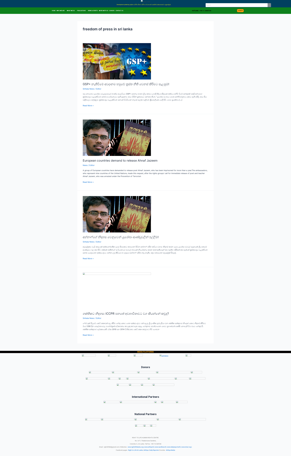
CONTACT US (119, 10)
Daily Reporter (154, 450)
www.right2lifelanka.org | (136, 447)
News (85, 165)
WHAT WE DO (71, 10)
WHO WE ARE (61, 10)
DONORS (111, 10)
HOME (53, 10)
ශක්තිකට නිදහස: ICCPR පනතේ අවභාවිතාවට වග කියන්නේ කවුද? (126, 313)
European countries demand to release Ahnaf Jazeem (120, 160)
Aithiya (146, 450)
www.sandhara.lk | (161, 447)
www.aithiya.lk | (149, 447)
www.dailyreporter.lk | (174, 447)
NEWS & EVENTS (93, 10)
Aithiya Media (170, 450)
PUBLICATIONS (81, 10)
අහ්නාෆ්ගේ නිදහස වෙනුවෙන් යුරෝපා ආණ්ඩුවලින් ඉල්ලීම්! (121, 237)
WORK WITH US (103, 10)
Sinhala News (88, 89)
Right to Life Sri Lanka (135, 450)
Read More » (88, 105)
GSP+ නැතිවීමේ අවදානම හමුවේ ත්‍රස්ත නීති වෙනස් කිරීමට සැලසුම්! (126, 84)
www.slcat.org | (187, 447)
